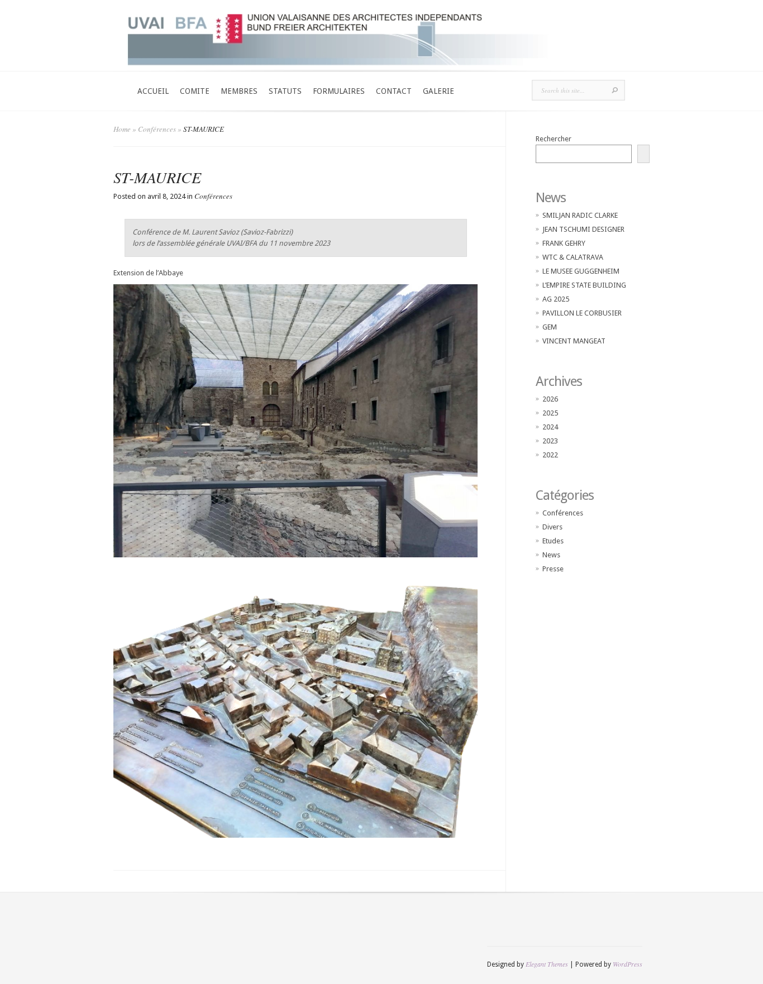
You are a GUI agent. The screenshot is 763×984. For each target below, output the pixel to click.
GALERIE (438, 91)
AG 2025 (555, 299)
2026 (550, 399)
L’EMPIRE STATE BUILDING (584, 285)
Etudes (553, 541)
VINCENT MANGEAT (573, 341)
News (551, 555)
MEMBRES (239, 91)
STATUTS (285, 91)
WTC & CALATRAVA (572, 257)
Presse (553, 569)
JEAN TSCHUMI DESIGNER (583, 229)
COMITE (194, 91)
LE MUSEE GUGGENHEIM (580, 271)
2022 (550, 455)
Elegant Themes (547, 963)
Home (122, 129)
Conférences (157, 129)
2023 (550, 441)
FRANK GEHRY (563, 243)
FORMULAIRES (339, 91)
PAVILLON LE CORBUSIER (582, 313)
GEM (549, 327)
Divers (552, 527)
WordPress (627, 963)
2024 (550, 427)
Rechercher (553, 139)
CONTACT (394, 91)
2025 (550, 413)
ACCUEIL (153, 91)
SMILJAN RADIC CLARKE (580, 215)
